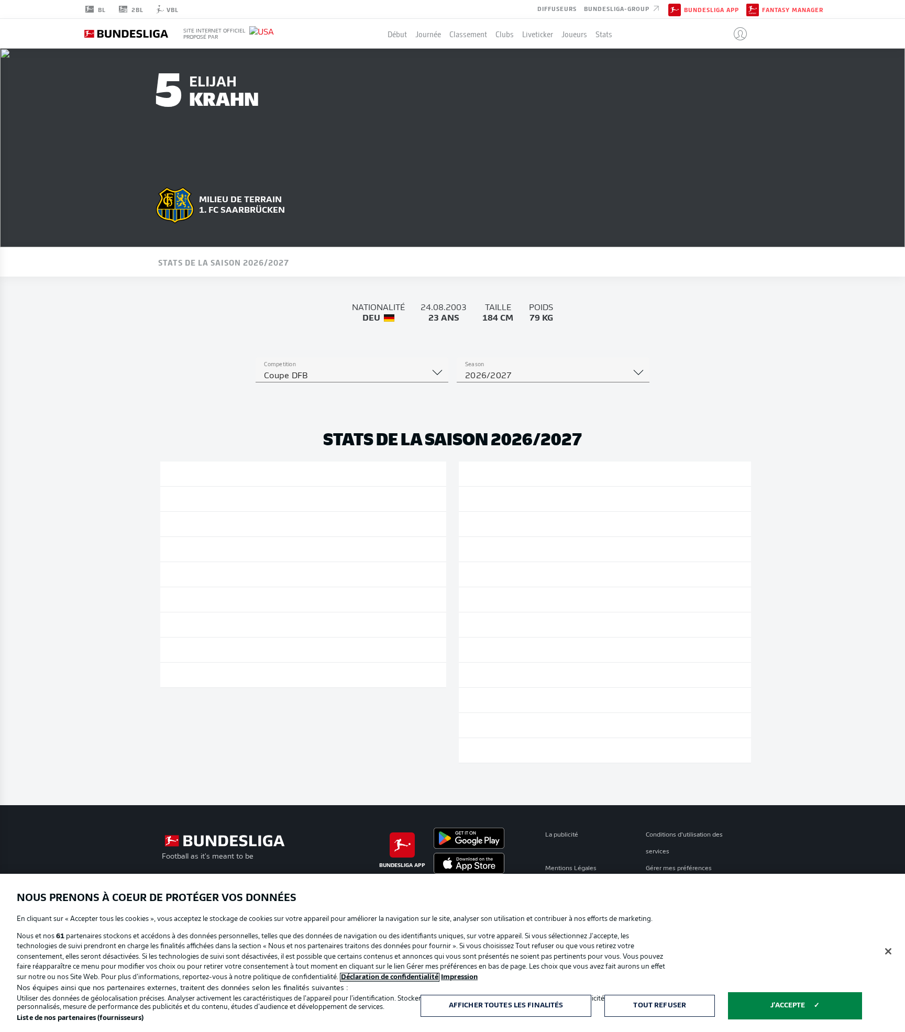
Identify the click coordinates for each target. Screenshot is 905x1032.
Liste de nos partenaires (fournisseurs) (80, 1018)
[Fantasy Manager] (752, 9)
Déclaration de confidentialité (389, 977)
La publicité (561, 835)
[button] (736, 33)
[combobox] (352, 376)
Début (397, 33)
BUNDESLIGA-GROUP (618, 8)
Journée (428, 33)
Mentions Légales (571, 868)
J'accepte (787, 1005)
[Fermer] (888, 951)
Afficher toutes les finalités (506, 1005)
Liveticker (537, 33)
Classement (468, 33)
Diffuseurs (557, 8)
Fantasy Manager (792, 9)
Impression (459, 977)
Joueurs (574, 33)
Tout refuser (659, 1005)
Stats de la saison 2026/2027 (223, 262)
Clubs (504, 33)
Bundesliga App (711, 9)
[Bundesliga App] (674, 9)
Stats (603, 33)
